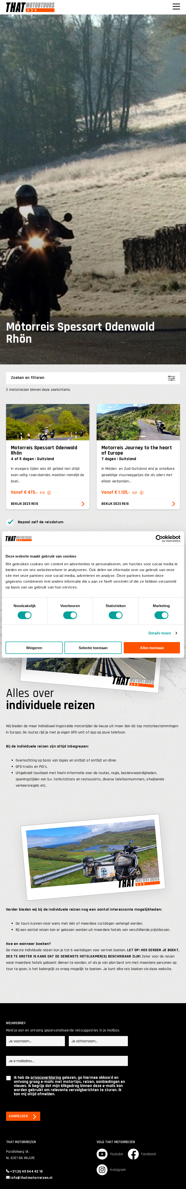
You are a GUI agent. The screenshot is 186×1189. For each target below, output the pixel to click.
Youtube (116, 1154)
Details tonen (159, 633)
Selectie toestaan (93, 647)
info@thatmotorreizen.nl (31, 1177)
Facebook (148, 1154)
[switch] (70, 615)
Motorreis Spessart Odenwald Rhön (44, 450)
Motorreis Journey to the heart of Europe (136, 450)
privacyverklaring (46, 1077)
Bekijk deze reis (24, 503)
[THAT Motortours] (30, 7)
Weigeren (34, 647)
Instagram (118, 1169)
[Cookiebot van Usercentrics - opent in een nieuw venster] (159, 538)
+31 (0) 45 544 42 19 (26, 1171)
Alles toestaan (152, 647)
